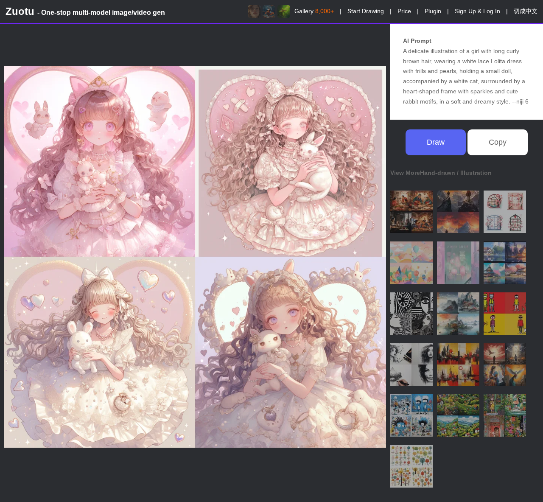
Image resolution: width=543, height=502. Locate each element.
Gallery (314, 11)
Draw (436, 142)
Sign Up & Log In (477, 11)
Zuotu (85, 11)
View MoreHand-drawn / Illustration (441, 172)
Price (404, 11)
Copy (498, 142)
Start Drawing (365, 11)
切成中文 (525, 11)
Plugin (433, 11)
